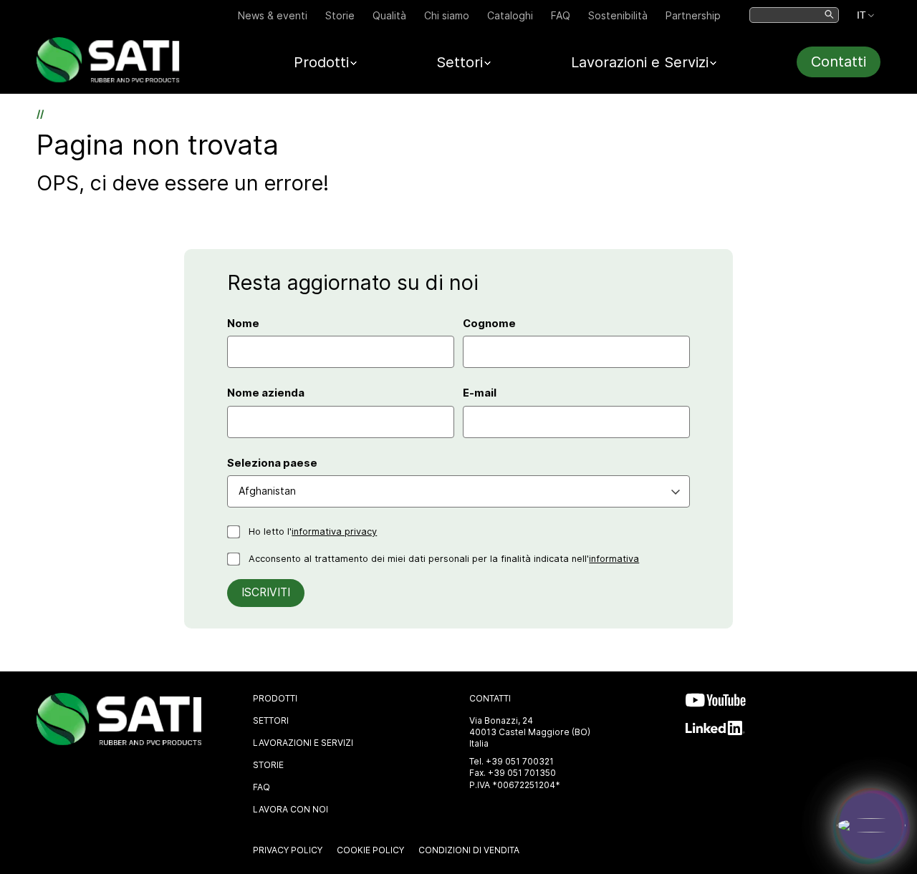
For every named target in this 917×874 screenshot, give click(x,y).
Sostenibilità (618, 15)
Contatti (838, 61)
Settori (271, 720)
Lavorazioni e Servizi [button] (640, 62)
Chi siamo (446, 15)
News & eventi (272, 15)
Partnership (693, 15)
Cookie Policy (370, 850)
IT (861, 15)
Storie (340, 15)
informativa (614, 558)
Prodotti (275, 698)
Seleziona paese (272, 463)
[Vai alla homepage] (108, 79)
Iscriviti (265, 592)
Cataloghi (510, 15)
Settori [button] (459, 62)
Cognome (489, 323)
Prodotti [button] (321, 62)
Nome (243, 323)
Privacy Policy (287, 850)
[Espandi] (871, 825)
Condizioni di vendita (468, 850)
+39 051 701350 (522, 772)
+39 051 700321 (520, 761)
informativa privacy (334, 531)
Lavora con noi (290, 809)
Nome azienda (265, 393)
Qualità (389, 15)
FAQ (560, 15)
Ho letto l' (313, 531)
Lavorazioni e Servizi (303, 742)
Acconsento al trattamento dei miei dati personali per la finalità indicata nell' (444, 558)
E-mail (479, 393)
